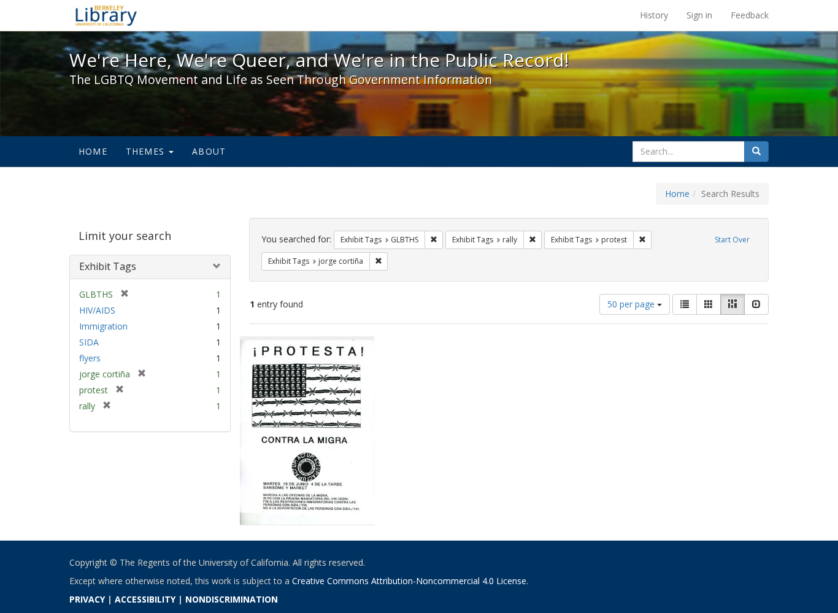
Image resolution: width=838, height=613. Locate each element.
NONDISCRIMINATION (231, 599)
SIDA (89, 342)
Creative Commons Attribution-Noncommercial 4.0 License (409, 581)
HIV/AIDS (97, 310)
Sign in (699, 15)
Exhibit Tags (107, 266)
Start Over (732, 239)
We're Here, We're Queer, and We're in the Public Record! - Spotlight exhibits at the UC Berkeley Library (106, 15)
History (654, 15)
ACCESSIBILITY (145, 599)
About (209, 151)
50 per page (632, 304)
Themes (146, 151)
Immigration (103, 326)
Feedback (750, 15)
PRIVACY (87, 599)
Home (93, 151)
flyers (90, 358)
